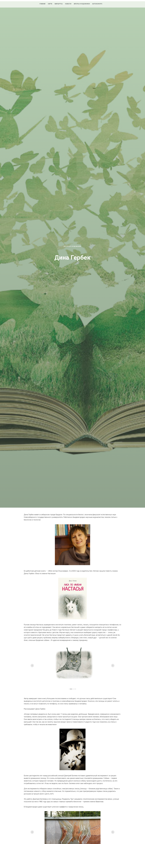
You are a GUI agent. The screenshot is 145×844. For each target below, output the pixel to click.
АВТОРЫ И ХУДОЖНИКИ (82, 4)
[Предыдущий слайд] (32, 665)
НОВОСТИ (68, 4)
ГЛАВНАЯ (42, 4)
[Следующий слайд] (112, 665)
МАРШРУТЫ (59, 4)
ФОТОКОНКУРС (97, 4)
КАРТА (50, 4)
